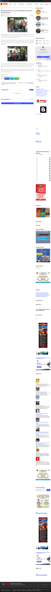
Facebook (7, 78)
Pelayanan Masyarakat (39, 92)
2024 (43, 161)
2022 (43, 165)
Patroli (40, 293)
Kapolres (43, 293)
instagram (47, 40)
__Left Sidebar (28, 589)
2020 (43, 168)
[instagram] (48, 1)
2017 (43, 173)
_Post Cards (43, 589)
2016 (43, 175)
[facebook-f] (43, 1)
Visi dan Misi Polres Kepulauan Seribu (45, 18)
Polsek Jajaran (29, 4)
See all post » (38, 132)
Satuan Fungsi (21, 4)
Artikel (38, 134)
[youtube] (47, 1)
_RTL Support (27, 590)
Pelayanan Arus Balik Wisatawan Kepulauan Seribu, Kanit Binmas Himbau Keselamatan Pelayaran (42, 433)
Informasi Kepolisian (41, 513)
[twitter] (45, 1)
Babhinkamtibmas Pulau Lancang (8, 7)
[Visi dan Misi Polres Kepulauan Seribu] (38, 18)
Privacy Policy (23, 589)
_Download (14, 590)
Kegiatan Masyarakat (39, 90)
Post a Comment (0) (17, 103)
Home (11, 4)
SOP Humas (37, 452)
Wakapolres (45, 295)
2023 (43, 163)
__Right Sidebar (38, 589)
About (16, 589)
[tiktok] (50, 1)
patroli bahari (45, 294)
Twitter (12, 78)
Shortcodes (38, 590)
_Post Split (47, 589)
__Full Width (33, 589)
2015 (43, 177)
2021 (43, 166)
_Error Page (22, 590)
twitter (47, 43)
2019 (43, 170)
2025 (43, 159)
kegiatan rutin (43, 95)
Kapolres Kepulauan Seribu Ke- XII (41, 461)
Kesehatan (39, 142)
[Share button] (20, 78)
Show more (31, 89)
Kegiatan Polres (46, 90)
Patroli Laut (39, 296)
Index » (37, 140)
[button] (50, 4)
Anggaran (46, 4)
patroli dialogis (41, 295)
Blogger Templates (7, 589)
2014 (43, 178)
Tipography (34, 590)
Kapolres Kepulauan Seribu (45, 31)
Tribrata (37, 383)
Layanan (41, 4)
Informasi (36, 4)
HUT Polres (45, 296)
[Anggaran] (38, 24)
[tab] (11, 4)
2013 (43, 180)
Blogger (31, 590)
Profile (15, 4)
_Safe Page (18, 590)
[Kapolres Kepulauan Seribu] (38, 30)
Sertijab (42, 296)
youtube (40, 43)
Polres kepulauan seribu (39, 294)
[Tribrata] (38, 12)
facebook (40, 40)
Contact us (18, 589)
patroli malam (46, 293)
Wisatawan (38, 95)
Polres (45, 92)
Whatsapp (17, 78)
